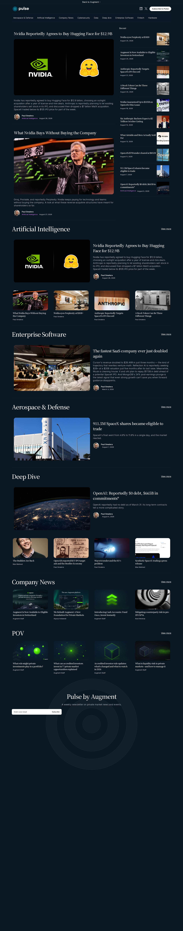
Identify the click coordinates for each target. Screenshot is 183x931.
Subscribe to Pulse (160, 9)
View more (166, 229)
